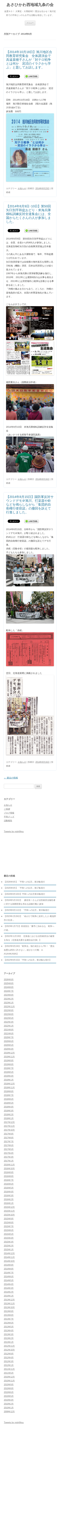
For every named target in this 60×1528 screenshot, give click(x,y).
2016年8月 (9, 1176)
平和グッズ (9, 817)
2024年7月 (9, 991)
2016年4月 (9, 1191)
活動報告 (8, 820)
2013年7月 (9, 1319)
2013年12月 (9, 1299)
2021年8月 (9, 1029)
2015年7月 (9, 1226)
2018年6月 (9, 1099)
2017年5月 (9, 1149)
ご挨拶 (7, 809)
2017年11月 (9, 1126)
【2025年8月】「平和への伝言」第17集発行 (24, 888)
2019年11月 (9, 1056)
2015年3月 (9, 1242)
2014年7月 (9, 1272)
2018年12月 (9, 1083)
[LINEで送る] (31, 76)
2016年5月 (9, 1188)
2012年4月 (9, 1357)
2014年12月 (9, 1253)
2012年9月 (9, 1353)
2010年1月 (9, 1407)
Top (57, 1525)
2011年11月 (9, 1369)
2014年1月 (9, 1296)
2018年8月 (9, 1091)
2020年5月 (9, 1045)
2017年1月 (9, 1161)
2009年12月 (9, 1411)
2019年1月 (9, 1080)
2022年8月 (9, 1014)
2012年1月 (9, 1365)
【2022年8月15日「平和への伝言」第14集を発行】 (27, 960)
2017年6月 (9, 1145)
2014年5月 (9, 1280)
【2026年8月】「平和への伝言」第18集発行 (24, 882)
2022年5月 (9, 1018)
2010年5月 (9, 1396)
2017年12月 (9, 1122)
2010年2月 (9, 1404)
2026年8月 (9, 979)
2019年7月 (9, 1068)
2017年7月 (9, 1141)
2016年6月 (9, 1184)
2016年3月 (9, 1195)
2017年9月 (9, 1134)
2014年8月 (9, 1269)
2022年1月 (9, 1026)
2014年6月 (9, 1276)
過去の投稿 (11, 777)
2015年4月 (9, 1238)
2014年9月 (9, 1265)
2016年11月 (9, 1164)
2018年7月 (9, 1095)
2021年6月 (9, 1033)
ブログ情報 (9, 813)
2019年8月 (9, 1064)
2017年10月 (9, 1130)
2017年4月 (9, 1153)
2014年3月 (9, 1288)
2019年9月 (9, 1060)
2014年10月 (9, 1261)
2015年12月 (9, 1207)
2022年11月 (9, 1006)
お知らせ (22, 188)
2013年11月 (9, 1303)
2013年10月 (9, 1307)
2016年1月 (9, 1203)
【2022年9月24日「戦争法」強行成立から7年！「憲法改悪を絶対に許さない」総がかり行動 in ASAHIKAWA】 (29, 950)
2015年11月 (9, 1211)
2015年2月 (9, 1245)
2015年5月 (9, 1234)
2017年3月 (9, 1157)
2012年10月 (9, 1350)
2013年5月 (9, 1326)
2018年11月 (9, 1087)
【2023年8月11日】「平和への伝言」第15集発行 (26, 910)
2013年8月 (9, 1315)
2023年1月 (9, 1002)
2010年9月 (9, 1384)
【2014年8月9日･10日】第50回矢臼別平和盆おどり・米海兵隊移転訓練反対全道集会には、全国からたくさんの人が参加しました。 (28, 213)
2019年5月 (9, 1072)
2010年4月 (9, 1400)
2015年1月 (9, 1249)
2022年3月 (9, 1022)
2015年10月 (9, 1215)
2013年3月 (9, 1334)
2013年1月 (9, 1342)
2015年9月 (9, 1218)
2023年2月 (9, 999)
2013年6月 (9, 1323)
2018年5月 (9, 1103)
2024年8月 (9, 987)
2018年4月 (9, 1107)
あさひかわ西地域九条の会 (30, 4)
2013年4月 (9, 1330)
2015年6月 (9, 1230)
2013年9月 (9, 1311)
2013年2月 (9, 1338)
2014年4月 (9, 1284)
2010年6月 (9, 1392)
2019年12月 (9, 1053)
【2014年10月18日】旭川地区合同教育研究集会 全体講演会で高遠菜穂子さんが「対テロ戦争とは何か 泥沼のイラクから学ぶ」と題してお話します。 (29, 59)
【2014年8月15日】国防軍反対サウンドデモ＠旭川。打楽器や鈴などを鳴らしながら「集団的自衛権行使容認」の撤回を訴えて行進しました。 (30, 504)
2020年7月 (9, 1037)
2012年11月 (9, 1346)
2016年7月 (9, 1180)
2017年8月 (9, 1137)
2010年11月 (9, 1380)
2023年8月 (9, 995)
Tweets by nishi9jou (14, 831)
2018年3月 (9, 1110)
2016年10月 (9, 1168)
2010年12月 (9, 1377)
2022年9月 (9, 1010)
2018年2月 (9, 1114)
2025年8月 (9, 983)
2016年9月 (9, 1172)
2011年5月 (9, 1373)
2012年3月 (9, 1361)
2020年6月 (9, 1041)
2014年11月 (9, 1257)
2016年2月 (9, 1199)
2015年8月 (9, 1222)
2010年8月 (9, 1388)
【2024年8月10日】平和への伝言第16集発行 (24, 894)
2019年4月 (9, 1076)
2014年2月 (9, 1292)
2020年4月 (9, 1049)
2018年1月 (9, 1118)
